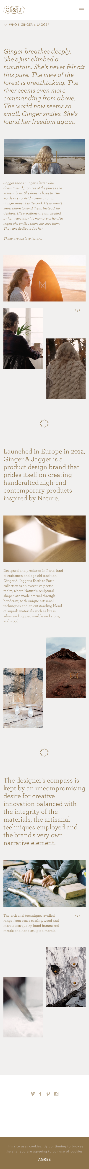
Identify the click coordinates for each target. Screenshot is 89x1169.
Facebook (40, 1093)
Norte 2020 (44, 1109)
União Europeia (59, 1121)
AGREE (44, 1159)
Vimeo (32, 1093)
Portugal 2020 (25, 1121)
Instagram (56, 1093)
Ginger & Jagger (14, 10)
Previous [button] (71, 310)
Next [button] (84, 310)
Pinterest (48, 1093)
